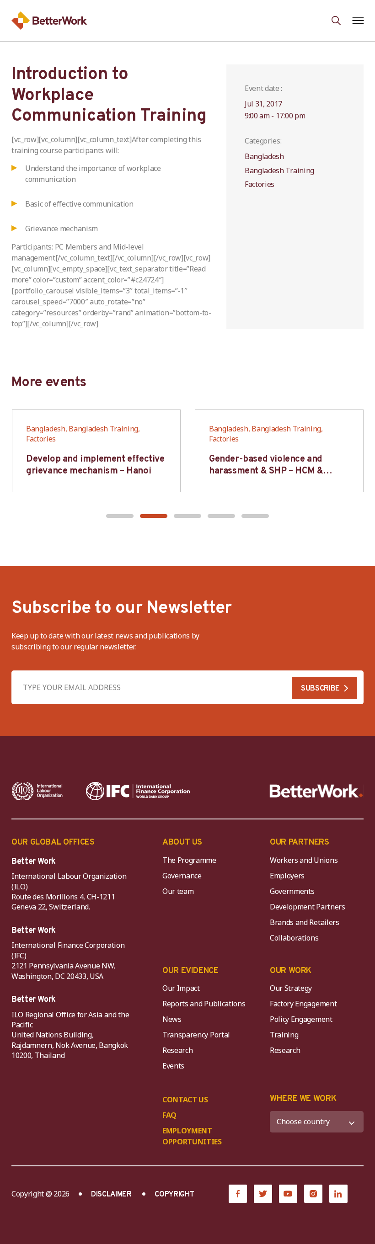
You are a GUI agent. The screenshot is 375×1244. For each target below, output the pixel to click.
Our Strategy (291, 988)
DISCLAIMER (111, 1194)
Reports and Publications (203, 1004)
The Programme (189, 860)
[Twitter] (263, 1194)
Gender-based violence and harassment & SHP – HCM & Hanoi (266, 471)
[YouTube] (288, 1194)
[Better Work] (316, 791)
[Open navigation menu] (358, 20)
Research (177, 1050)
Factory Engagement (303, 1004)
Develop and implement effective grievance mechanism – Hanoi (95, 465)
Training (284, 1035)
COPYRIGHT (174, 1194)
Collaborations (294, 938)
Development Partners (307, 907)
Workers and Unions (304, 860)
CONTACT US (185, 1100)
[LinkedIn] (338, 1194)
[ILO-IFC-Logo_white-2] (37, 791)
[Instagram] (313, 1194)
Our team (177, 891)
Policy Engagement (303, 1019)
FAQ (169, 1115)
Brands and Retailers (304, 922)
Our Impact (181, 988)
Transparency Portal (196, 1035)
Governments (292, 891)
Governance (182, 876)
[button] (120, 516)
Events (173, 1066)
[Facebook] (238, 1194)
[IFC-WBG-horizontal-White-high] (138, 791)
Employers (287, 876)
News (172, 1019)
